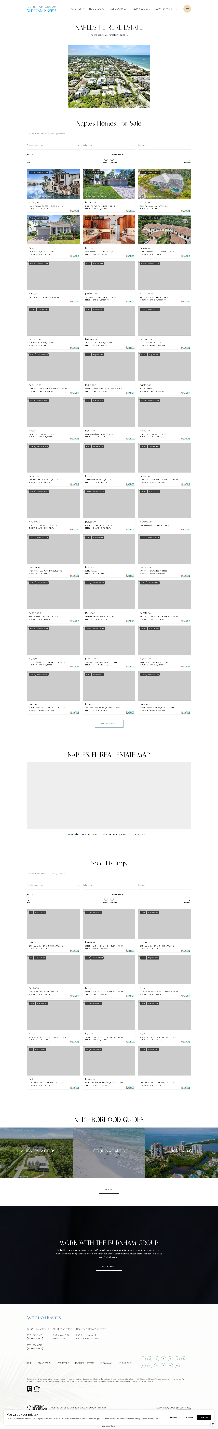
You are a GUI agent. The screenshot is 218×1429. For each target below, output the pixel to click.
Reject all (173, 1417)
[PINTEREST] (143, 1365)
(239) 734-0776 (163, 9)
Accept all (204, 1417)
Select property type (35, 145)
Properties (75, 9)
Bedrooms (142, 145)
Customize (189, 1417)
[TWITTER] (170, 1358)
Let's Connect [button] (109, 1267)
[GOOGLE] (183, 1358)
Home (29, 1363)
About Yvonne (44, 1363)
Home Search (97, 9)
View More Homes (109, 724)
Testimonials (106, 1363)
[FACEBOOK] (143, 1358)
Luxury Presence (97, 1408)
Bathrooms (87, 145)
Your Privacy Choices (109, 1426)
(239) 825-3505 (141, 9)
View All (109, 1190)
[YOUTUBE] (163, 1358)
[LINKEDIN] (156, 1358)
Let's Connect (125, 1363)
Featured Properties (84, 1363)
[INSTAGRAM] (149, 1358)
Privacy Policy (184, 1408)
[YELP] (177, 1358)
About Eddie (63, 1363)
